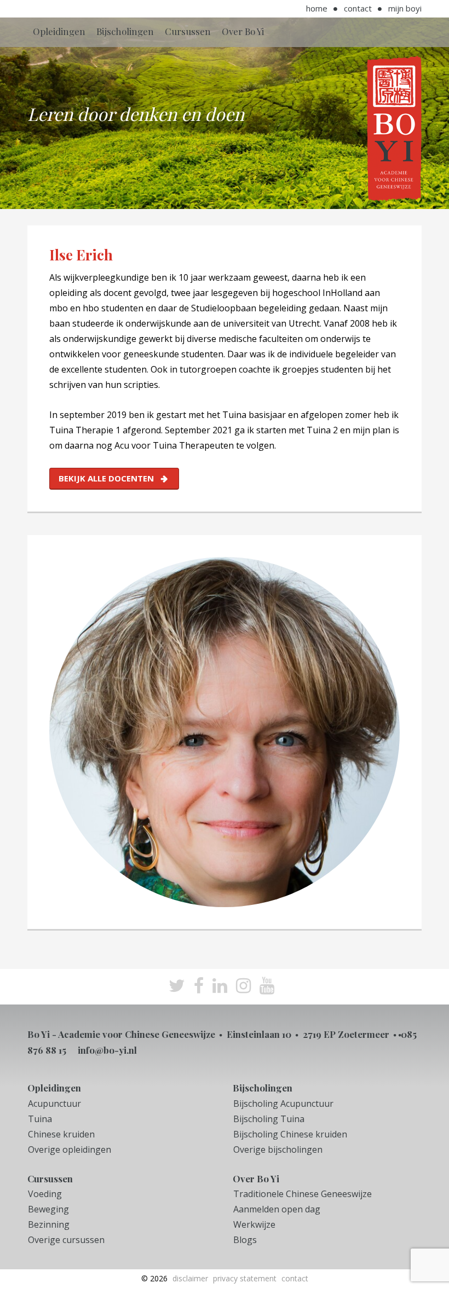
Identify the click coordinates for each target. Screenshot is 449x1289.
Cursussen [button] (188, 31)
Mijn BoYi (405, 8)
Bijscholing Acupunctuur (283, 1104)
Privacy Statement (245, 1278)
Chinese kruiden (61, 1134)
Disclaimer (190, 1278)
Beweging (48, 1209)
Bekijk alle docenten (106, 478)
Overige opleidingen (69, 1149)
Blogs (245, 1240)
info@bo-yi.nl (107, 1050)
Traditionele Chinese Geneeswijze (302, 1194)
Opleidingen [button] (59, 31)
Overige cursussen (66, 1240)
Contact (358, 8)
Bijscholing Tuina (268, 1119)
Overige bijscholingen (278, 1149)
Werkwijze (254, 1224)
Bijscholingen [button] (125, 31)
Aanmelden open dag (276, 1209)
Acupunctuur (54, 1104)
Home (316, 8)
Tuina (40, 1119)
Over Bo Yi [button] (243, 31)
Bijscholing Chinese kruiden (290, 1134)
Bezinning (49, 1224)
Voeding (45, 1194)
